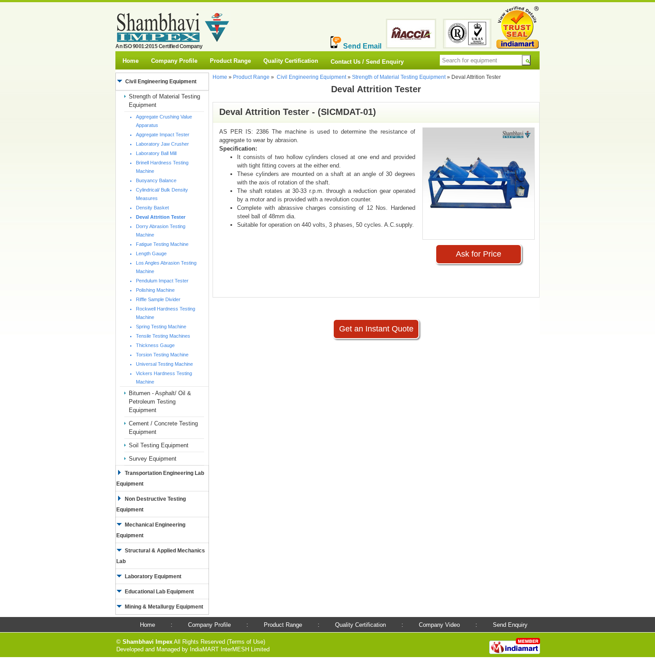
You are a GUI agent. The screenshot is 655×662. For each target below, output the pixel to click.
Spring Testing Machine (161, 326)
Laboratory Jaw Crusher (162, 144)
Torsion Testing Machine (162, 354)
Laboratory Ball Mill (156, 153)
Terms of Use (246, 641)
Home (131, 60)
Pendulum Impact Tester (162, 280)
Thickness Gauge (155, 345)
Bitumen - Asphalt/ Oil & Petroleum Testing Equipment (160, 401)
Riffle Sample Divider (158, 299)
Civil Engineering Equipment (311, 77)
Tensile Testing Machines (163, 336)
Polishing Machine (155, 290)
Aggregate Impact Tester (162, 134)
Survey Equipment (152, 458)
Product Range (230, 60)
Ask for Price (478, 253)
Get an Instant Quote (376, 328)
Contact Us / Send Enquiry (367, 61)
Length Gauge (151, 253)
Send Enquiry (510, 624)
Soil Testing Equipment (158, 445)
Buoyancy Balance (156, 180)
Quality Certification (290, 60)
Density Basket (152, 207)
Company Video (439, 624)
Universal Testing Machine (164, 364)
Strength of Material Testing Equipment (399, 77)
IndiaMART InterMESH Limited (230, 649)
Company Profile (174, 60)
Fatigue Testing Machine (162, 244)
